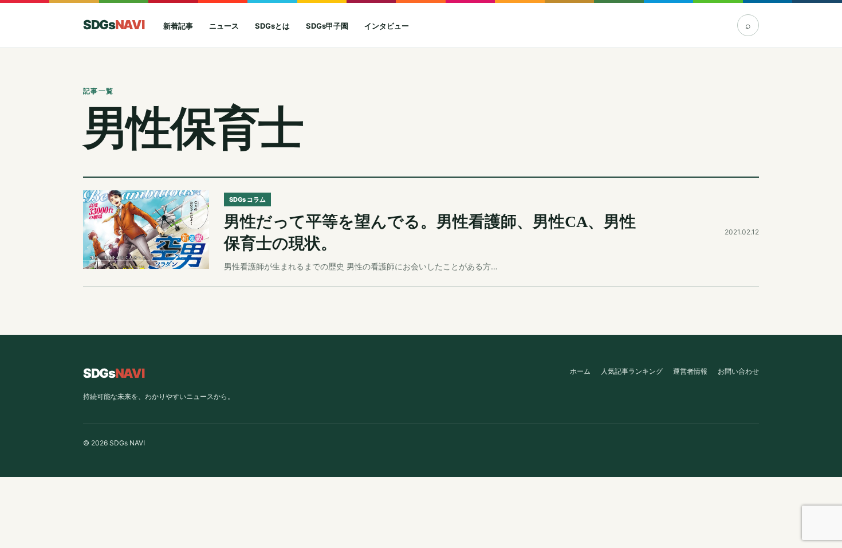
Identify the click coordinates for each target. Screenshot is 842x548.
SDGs (113, 24)
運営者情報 (690, 371)
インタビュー (386, 25)
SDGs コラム (247, 199)
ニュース (224, 25)
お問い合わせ (738, 371)
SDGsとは (272, 25)
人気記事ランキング (632, 371)
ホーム (580, 371)
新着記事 (178, 25)
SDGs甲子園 (327, 25)
